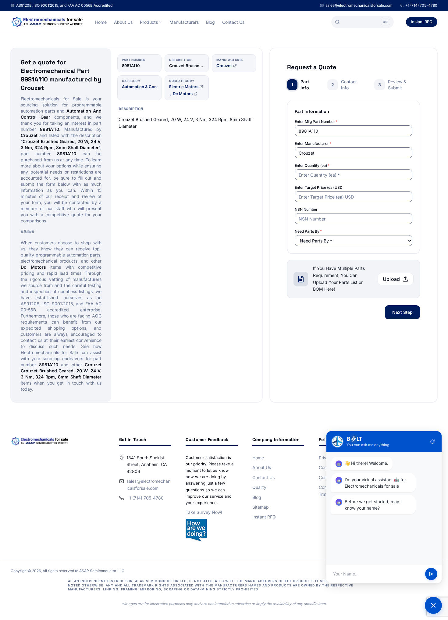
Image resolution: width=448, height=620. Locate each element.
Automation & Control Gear (147, 86)
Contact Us (233, 22)
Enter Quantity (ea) (312, 165)
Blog (210, 22)
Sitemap (260, 507)
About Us (123, 22)
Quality (259, 487)
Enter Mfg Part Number (316, 121)
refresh (432, 441)
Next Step (402, 312)
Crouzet (224, 65)
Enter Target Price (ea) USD (319, 187)
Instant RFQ (421, 21)
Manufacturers (184, 22)
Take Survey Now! (204, 512)
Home (101, 22)
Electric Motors (183, 86)
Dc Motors (183, 93)
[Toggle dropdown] (160, 22)
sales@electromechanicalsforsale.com (359, 5)
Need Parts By (308, 231)
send (431, 574)
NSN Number (306, 209)
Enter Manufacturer (313, 143)
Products (149, 22)
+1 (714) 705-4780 (421, 5)
